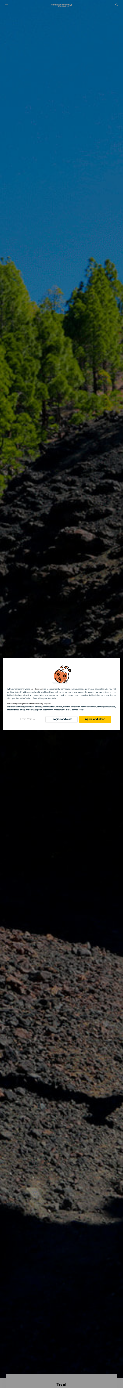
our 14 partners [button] (37, 689)
